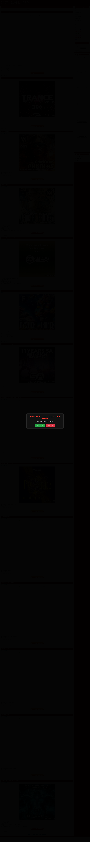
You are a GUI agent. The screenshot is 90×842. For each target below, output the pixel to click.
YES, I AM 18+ (40, 425)
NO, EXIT (50, 425)
